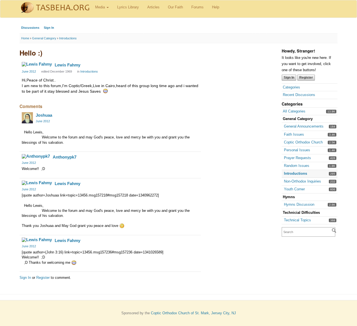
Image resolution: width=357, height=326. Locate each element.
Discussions (30, 27)
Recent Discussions (299, 95)
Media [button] (100, 7)
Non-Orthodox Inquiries (302, 181)
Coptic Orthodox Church (303, 142)
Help (215, 7)
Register (306, 78)
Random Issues (296, 166)
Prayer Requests (297, 158)
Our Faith (175, 7)
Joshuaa (44, 115)
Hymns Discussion (299, 204)
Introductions (295, 173)
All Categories (294, 111)
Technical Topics (297, 220)
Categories (291, 87)
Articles (153, 7)
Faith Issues (294, 134)
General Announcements (304, 126)
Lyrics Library (128, 7)
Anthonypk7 (64, 157)
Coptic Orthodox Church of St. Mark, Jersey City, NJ (193, 313)
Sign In (49, 27)
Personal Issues (297, 150)
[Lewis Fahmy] (37, 64)
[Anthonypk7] (36, 156)
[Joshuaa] (27, 117)
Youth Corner (294, 189)
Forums (197, 7)
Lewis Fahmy (67, 65)
